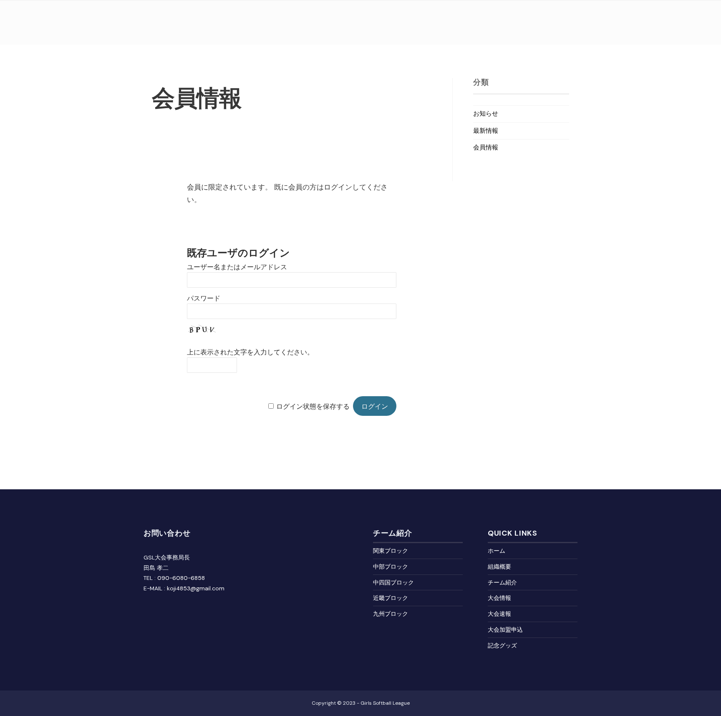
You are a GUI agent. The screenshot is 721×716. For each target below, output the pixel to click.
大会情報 (499, 598)
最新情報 (485, 131)
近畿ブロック (390, 598)
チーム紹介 (502, 582)
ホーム (496, 550)
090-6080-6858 (181, 578)
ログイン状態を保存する (313, 406)
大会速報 (499, 613)
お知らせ (485, 113)
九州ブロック (390, 613)
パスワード (203, 298)
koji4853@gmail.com (195, 588)
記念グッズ (502, 645)
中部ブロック (390, 566)
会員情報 (485, 147)
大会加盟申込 (505, 629)
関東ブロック (390, 550)
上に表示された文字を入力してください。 (250, 352)
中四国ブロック (393, 582)
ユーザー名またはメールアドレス (237, 267)
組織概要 (499, 566)
